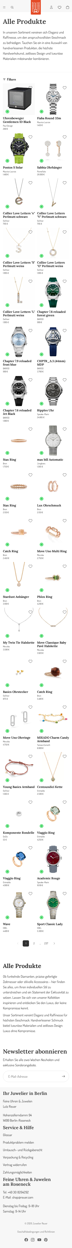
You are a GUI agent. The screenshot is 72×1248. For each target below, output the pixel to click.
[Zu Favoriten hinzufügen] (30, 87)
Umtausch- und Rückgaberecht (22, 1150)
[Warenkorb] (68, 7)
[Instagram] (32, 1240)
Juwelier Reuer (40, 1223)
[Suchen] (12, 7)
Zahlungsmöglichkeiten (17, 1172)
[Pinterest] (46, 1240)
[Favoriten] (59, 7)
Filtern (11, 79)
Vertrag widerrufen (15, 1165)
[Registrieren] (63, 1076)
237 (46, 943)
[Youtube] (39, 1240)
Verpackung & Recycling (18, 1157)
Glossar (7, 1135)
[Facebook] (26, 1240)
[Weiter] (54, 943)
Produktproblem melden (18, 1142)
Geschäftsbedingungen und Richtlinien (36, 1231)
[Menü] (4, 7)
